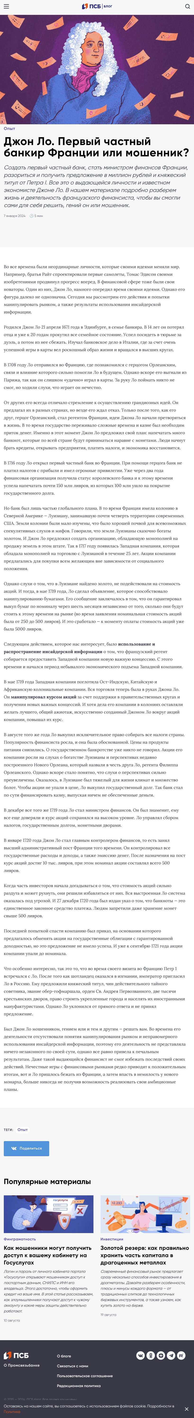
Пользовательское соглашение (85, 1376)
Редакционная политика (79, 1386)
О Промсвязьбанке (22, 1365)
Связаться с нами (72, 1366)
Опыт (9, 128)
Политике (12, 1412)
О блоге (64, 1356)
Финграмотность (20, 1239)
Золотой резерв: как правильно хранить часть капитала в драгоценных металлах (145, 1255)
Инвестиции (112, 1239)
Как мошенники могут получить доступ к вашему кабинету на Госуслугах (48, 1255)
